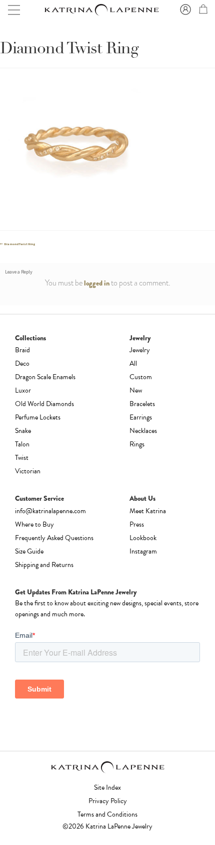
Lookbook (143, 538)
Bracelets (142, 404)
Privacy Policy (107, 801)
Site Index (107, 787)
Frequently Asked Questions (54, 538)
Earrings (141, 417)
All (133, 363)
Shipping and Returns (44, 565)
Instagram (143, 551)
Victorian (27, 471)
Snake (23, 430)
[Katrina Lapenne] (101, 10)
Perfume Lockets (37, 417)
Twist (21, 457)
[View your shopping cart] (202, 11)
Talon (22, 444)
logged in (97, 283)
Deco (22, 363)
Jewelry (140, 350)
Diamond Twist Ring (20, 244)
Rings (137, 444)
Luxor (23, 390)
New (136, 390)
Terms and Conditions (108, 814)
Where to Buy (34, 524)
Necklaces (143, 430)
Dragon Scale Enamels (45, 377)
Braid (22, 350)
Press (137, 524)
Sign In (184, 10)
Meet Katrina (148, 511)
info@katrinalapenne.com (50, 511)
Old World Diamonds (44, 404)
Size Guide (29, 551)
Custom (141, 377)
